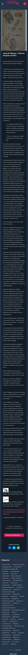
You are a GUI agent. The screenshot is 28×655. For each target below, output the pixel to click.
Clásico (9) (5, 596)
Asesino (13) (14, 582)
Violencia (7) (16, 603)
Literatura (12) (6, 585)
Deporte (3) (16, 630)
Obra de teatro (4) (19, 626)
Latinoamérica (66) (7, 566)
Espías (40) (5, 571)
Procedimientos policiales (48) (10, 569)
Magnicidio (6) (6, 614)
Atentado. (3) (16, 635)
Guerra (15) (5, 582)
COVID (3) (21, 632)
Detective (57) (18, 566)
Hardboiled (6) (6, 610)
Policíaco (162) (6, 564)
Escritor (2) (5, 644)
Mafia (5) (13, 619)
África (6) (14, 612)
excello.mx (18, 650)
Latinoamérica (17, 526)
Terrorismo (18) (6, 580)
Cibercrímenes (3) (6, 639)
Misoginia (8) (15, 598)
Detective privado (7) (7, 605)
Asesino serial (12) (17, 585)
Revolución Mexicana (18, 528)
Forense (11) (20, 587)
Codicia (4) (21, 619)
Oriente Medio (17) (18, 580)
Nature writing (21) (16, 576)
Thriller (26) (5, 573)
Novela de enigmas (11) (8, 587)
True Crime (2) (15, 641)
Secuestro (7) (19, 601)
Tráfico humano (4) (7, 626)
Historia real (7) (6, 603)
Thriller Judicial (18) (16, 578)
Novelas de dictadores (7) (8, 607)
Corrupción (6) (16, 614)
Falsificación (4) (6, 623)
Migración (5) (16, 616)
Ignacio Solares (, (14, 469)
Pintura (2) (13, 644)
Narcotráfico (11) (6, 589)
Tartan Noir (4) (13, 621)
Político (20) (5, 578)
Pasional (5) (5, 619)
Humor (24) (14, 573)
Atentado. (11, 526)
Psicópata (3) (5, 632)
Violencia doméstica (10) (8, 591)
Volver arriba (13, 654)
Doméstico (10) (6, 594)
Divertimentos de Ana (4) (8, 628)
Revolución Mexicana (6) (18, 610)
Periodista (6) (5, 612)
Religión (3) (17, 639)
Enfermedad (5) (6, 616)
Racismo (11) (17, 589)
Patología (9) (13, 596)
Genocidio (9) (5, 598)
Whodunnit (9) (16, 594)
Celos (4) (4, 621)
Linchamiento (8, 528)
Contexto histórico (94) (19, 564)
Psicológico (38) (15, 571)
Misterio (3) (16, 637)
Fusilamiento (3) (6, 637)
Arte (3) (14, 632)
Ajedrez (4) (16, 623)
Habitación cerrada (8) (8, 601)
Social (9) (22, 596)
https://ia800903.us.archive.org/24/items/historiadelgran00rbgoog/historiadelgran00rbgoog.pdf (14, 512)
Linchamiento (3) (6, 635)
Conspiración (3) (6, 630)
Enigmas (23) (5, 576)
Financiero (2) (5, 641)
